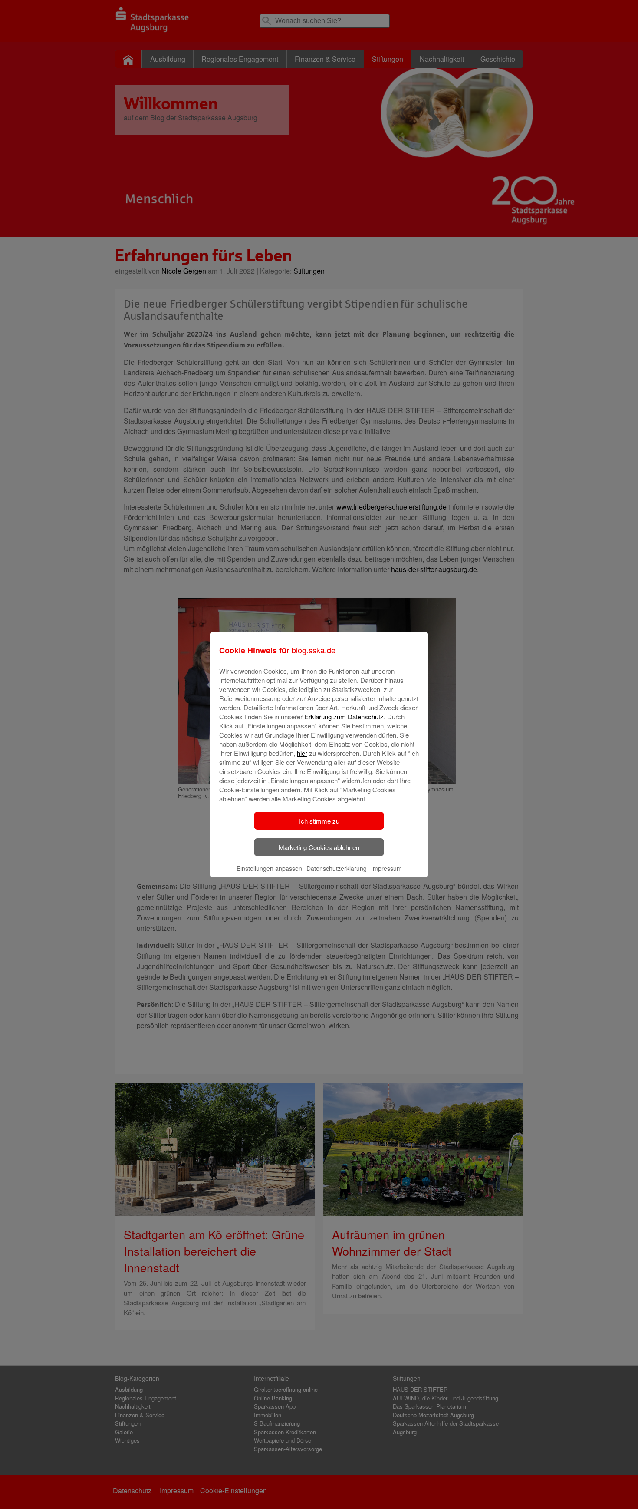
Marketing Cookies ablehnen (319, 847)
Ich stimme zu (319, 820)
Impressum (386, 868)
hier (302, 753)
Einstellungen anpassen (269, 868)
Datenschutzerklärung (336, 868)
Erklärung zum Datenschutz (344, 716)
